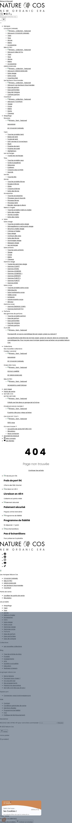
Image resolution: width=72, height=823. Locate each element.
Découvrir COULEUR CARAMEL (18, 33)
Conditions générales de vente (15, 706)
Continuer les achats (36, 470)
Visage (10, 104)
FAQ (5, 713)
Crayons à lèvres (14, 189)
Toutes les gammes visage (17, 264)
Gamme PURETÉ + (14, 278)
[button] (4, 820)
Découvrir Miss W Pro (15, 52)
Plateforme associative (12, 685)
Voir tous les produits (8, 822)
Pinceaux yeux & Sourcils (16, 198)
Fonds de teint (13, 139)
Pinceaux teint (13, 203)
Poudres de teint (14, 146)
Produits (7, 656)
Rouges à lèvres (13, 184)
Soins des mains (13, 217)
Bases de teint (13, 137)
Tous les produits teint (16, 134)
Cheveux (11, 113)
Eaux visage (12, 233)
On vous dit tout (9, 681)
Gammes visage (10, 627)
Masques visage (13, 243)
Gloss (10, 186)
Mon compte (11, 438)
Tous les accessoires (15, 196)
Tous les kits (12, 177)
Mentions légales (10, 708)
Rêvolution (11, 431)
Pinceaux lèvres (13, 200)
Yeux (9, 38)
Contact (7, 703)
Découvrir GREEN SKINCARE (17, 71)
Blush (9, 144)
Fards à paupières (14, 163)
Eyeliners (11, 167)
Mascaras (11, 165)
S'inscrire (60, 723)
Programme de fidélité (12, 710)
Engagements (9, 659)
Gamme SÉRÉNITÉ (14, 276)
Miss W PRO (8, 581)
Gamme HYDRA (13, 269)
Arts (5, 661)
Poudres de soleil (14, 148)
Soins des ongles (14, 212)
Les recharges (13, 245)
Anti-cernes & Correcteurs (17, 141)
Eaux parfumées (13, 90)
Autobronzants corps (15, 299)
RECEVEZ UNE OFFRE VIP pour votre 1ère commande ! (19, 723)
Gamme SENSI (13, 283)
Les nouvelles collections (13, 646)
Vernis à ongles (13, 215)
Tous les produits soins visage (18, 224)
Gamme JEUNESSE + (15, 273)
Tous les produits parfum (17, 316)
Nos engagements (10, 683)
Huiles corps (12, 295)
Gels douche (12, 290)
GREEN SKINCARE (10, 583)
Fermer (5, 731)
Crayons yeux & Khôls (15, 170)
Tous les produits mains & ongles (19, 210)
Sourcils (10, 172)
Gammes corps (9, 629)
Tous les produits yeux (16, 160)
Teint (9, 36)
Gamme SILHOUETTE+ (16, 309)
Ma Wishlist (10, 441)
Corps (10, 106)
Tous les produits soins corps (18, 288)
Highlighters (12, 151)
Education (7, 666)
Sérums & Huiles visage (16, 229)
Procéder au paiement (8, 818)
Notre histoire (9, 676)
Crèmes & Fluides (14, 231)
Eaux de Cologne (14, 92)
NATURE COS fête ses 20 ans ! (14, 688)
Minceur (10, 302)
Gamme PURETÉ (14, 281)
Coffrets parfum (14, 94)
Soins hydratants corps (16, 292)
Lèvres (10, 40)
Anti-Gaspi (8, 389)
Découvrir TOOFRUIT (15, 102)
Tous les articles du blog (12, 654)
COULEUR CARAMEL (11, 578)
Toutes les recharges (15, 156)
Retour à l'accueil (6, 1)
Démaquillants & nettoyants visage (20, 226)
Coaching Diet (13, 78)
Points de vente (9, 391)
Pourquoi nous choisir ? (12, 678)
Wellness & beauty (10, 668)
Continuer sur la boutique (26, 822)
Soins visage (12, 73)
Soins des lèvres (13, 191)
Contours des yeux (14, 236)
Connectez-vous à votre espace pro (17, 695)
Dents (10, 111)
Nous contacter (13, 433)
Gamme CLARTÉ (14, 266)
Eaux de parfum (13, 87)
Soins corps (12, 76)
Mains (10, 43)
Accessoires (12, 45)
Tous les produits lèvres (16, 181)
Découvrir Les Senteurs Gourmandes (21, 85)
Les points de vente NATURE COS (20, 429)
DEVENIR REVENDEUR (11, 436)
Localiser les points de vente (14, 595)
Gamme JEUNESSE (14, 271)
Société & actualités (11, 663)
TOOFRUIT (7, 588)
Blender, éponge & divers (17, 205)
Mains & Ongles (9, 615)
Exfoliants (11, 297)
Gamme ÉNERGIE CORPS (17, 306)
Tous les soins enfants (16, 250)
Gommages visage (14, 240)
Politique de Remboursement (14, 715)
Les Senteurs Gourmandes (13, 585)
